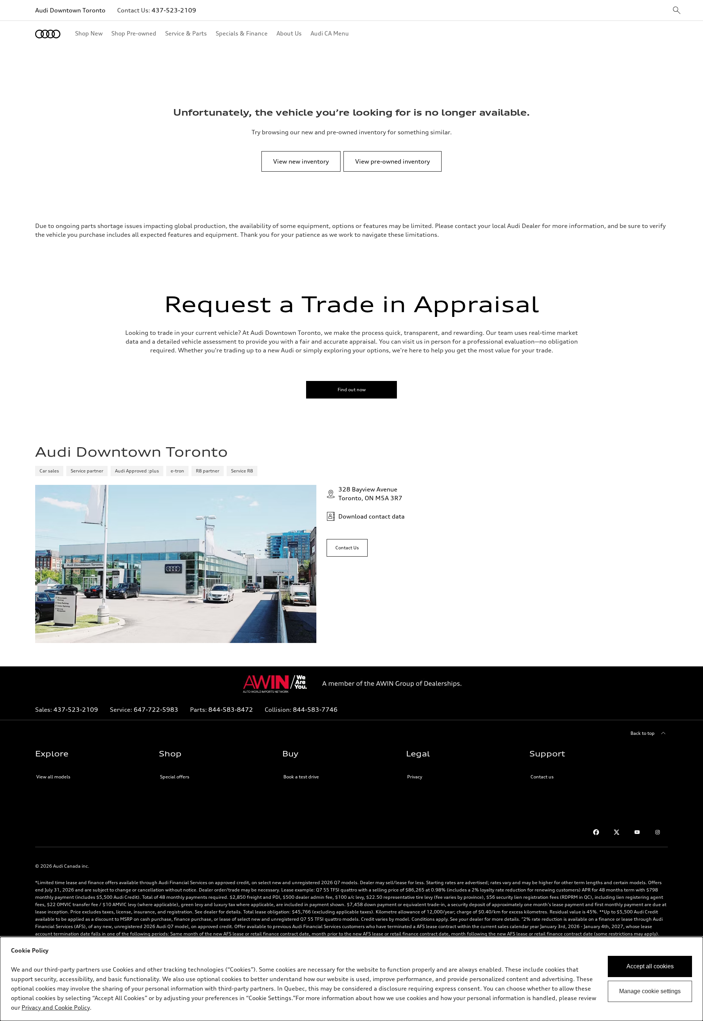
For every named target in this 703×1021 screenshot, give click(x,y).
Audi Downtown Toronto (70, 10)
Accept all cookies (650, 966)
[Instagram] (657, 832)
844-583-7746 (315, 709)
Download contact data (371, 516)
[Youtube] (637, 832)
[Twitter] (616, 832)
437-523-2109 (174, 10)
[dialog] (351, 979)
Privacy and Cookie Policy (56, 1007)
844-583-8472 (230, 709)
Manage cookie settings (650, 991)
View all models (53, 776)
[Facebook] (596, 832)
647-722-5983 (156, 709)
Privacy (414, 776)
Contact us (542, 776)
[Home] (47, 34)
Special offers (174, 776)
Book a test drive (301, 776)
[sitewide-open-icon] (676, 11)
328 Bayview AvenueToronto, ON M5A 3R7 (370, 494)
